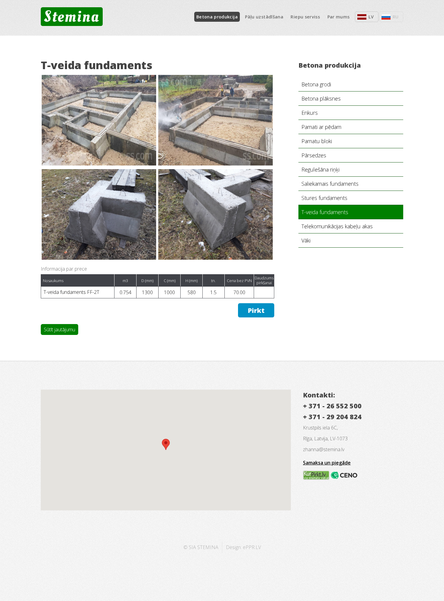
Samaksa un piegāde (327, 462)
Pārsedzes (313, 155)
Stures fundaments (324, 197)
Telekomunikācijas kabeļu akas (337, 226)
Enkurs (309, 112)
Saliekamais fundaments (330, 183)
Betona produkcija (217, 17)
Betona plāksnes (321, 98)
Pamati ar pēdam (321, 126)
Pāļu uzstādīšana (264, 17)
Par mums (338, 17)
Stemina (71, 16)
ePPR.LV (252, 547)
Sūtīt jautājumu (59, 329)
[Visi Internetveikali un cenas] (316, 478)
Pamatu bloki (316, 141)
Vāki (305, 240)
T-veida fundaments (324, 212)
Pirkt (256, 310)
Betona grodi (316, 84)
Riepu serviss (305, 17)
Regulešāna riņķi (320, 169)
